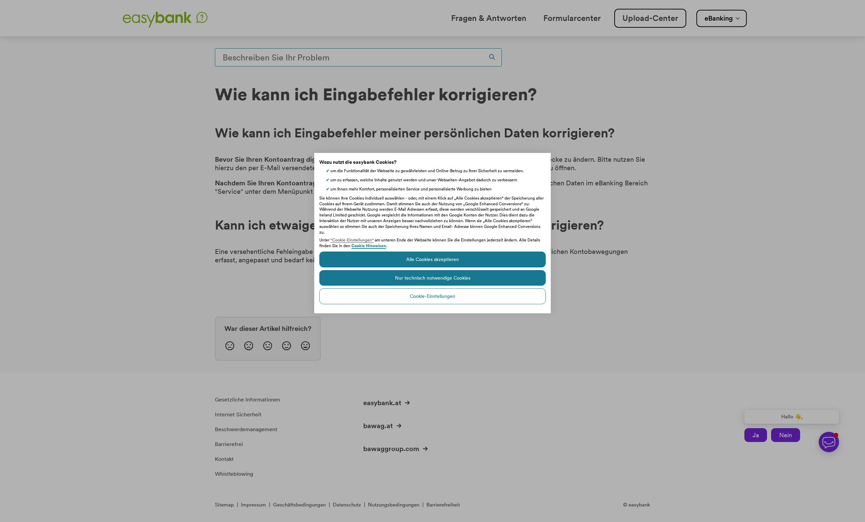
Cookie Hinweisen (368, 245)
